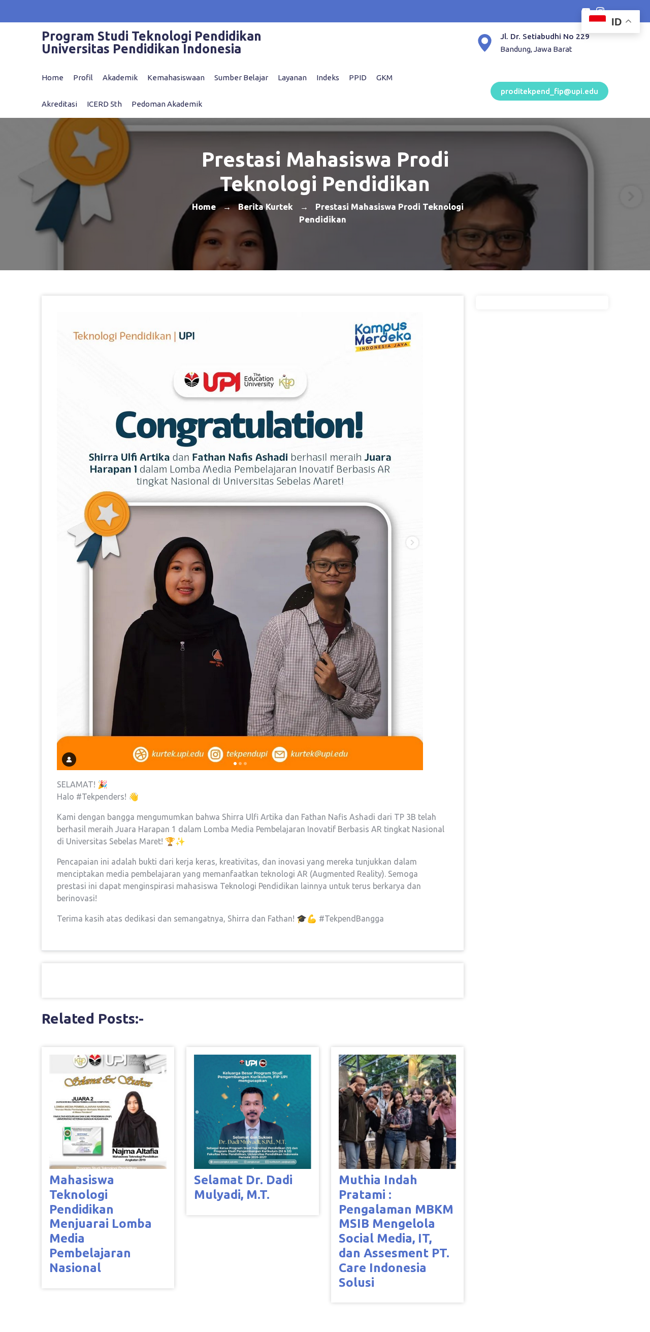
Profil (83, 77)
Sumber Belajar (241, 77)
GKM (384, 77)
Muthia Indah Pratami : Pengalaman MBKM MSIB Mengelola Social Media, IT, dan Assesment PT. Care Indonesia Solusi (396, 1231)
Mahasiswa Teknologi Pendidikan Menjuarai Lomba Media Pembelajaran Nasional (100, 1224)
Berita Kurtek (265, 206)
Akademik (120, 77)
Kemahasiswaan (176, 77)
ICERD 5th (104, 104)
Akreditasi (59, 104)
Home (52, 77)
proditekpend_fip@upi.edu (549, 91)
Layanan (292, 77)
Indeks (327, 77)
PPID (358, 77)
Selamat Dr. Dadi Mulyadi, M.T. (243, 1187)
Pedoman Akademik (167, 104)
